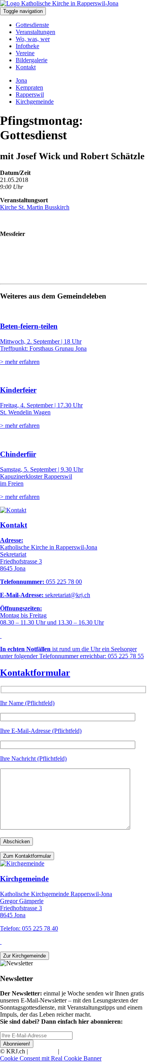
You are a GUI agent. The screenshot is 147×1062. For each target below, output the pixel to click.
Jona (21, 80)
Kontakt (26, 67)
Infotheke (27, 46)
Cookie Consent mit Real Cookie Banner (51, 1058)
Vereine (25, 53)
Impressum (42, 1051)
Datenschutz (76, 1051)
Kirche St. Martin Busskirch (34, 207)
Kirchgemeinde (35, 101)
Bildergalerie (31, 60)
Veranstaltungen (35, 32)
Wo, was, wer (33, 39)
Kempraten (29, 87)
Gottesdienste (32, 25)
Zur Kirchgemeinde (24, 956)
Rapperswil (30, 94)
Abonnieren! (16, 1044)
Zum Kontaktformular (27, 856)
